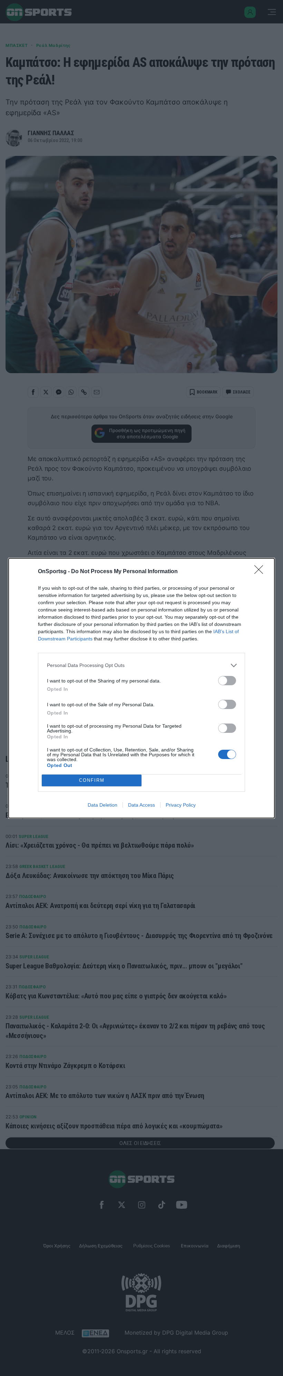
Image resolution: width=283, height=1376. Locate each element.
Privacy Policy (181, 805)
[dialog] (141, 688)
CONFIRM (92, 780)
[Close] (260, 571)
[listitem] (141, 665)
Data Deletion (102, 805)
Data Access (141, 805)
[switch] (227, 680)
